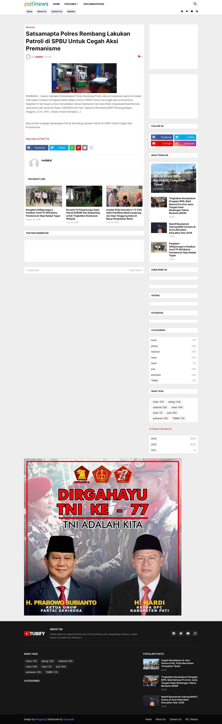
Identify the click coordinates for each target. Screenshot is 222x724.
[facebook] (182, 11)
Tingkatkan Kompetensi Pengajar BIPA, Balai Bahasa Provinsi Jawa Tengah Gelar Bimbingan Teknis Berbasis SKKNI (182, 205)
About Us (41, 11)
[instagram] (195, 633)
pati (173, 369)
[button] (195, 4)
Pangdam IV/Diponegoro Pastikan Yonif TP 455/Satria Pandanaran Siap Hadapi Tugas (43, 212)
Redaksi (71, 11)
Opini (173, 363)
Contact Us (57, 11)
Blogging (40, 719)
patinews (173, 374)
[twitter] (187, 11)
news (173, 357)
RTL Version (191, 719)
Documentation (94, 4)
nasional (173, 351)
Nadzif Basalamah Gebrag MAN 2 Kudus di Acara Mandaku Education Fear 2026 (182, 228)
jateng (173, 346)
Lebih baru (33, 270)
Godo (173, 340)
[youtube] (192, 11)
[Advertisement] (175, 46)
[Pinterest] (78, 147)
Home (56, 4)
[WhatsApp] (72, 147)
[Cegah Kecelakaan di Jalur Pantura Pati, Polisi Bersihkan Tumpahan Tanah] (151, 664)
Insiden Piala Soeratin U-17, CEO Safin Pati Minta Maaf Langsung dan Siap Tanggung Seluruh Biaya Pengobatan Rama (124, 214)
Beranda (30, 27)
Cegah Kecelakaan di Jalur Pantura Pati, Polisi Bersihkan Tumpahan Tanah (177, 663)
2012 (173, 450)
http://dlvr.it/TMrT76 (37, 138)
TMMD (173, 380)
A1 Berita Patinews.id (160, 428)
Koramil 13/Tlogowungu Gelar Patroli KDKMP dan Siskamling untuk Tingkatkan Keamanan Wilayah (83, 214)
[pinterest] (197, 11)
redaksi (46, 160)
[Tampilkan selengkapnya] (91, 147)
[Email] (85, 147)
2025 (173, 444)
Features (70, 4)
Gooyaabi (68, 719)
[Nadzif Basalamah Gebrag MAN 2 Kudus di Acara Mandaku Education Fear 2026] (159, 227)
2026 (173, 438)
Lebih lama (135, 270)
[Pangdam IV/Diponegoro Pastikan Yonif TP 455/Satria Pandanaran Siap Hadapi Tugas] (44, 196)
